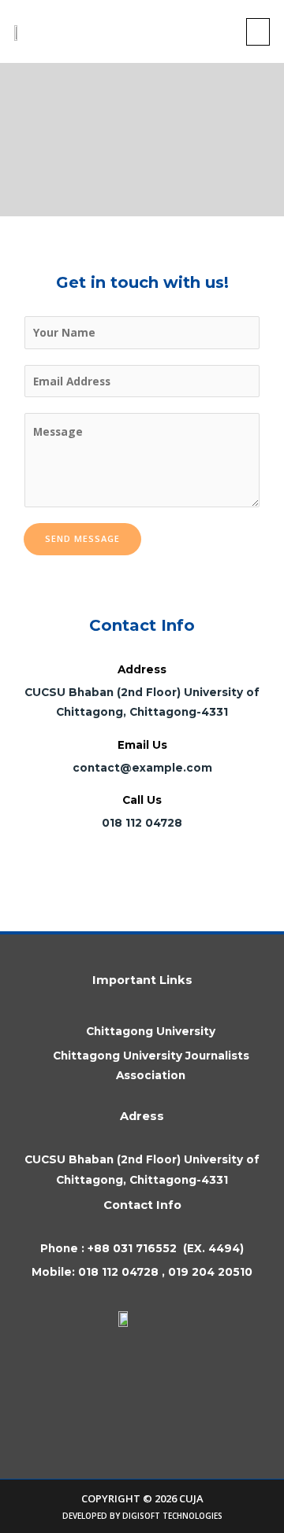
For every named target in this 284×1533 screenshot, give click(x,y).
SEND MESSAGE (82, 538)
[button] (258, 32)
